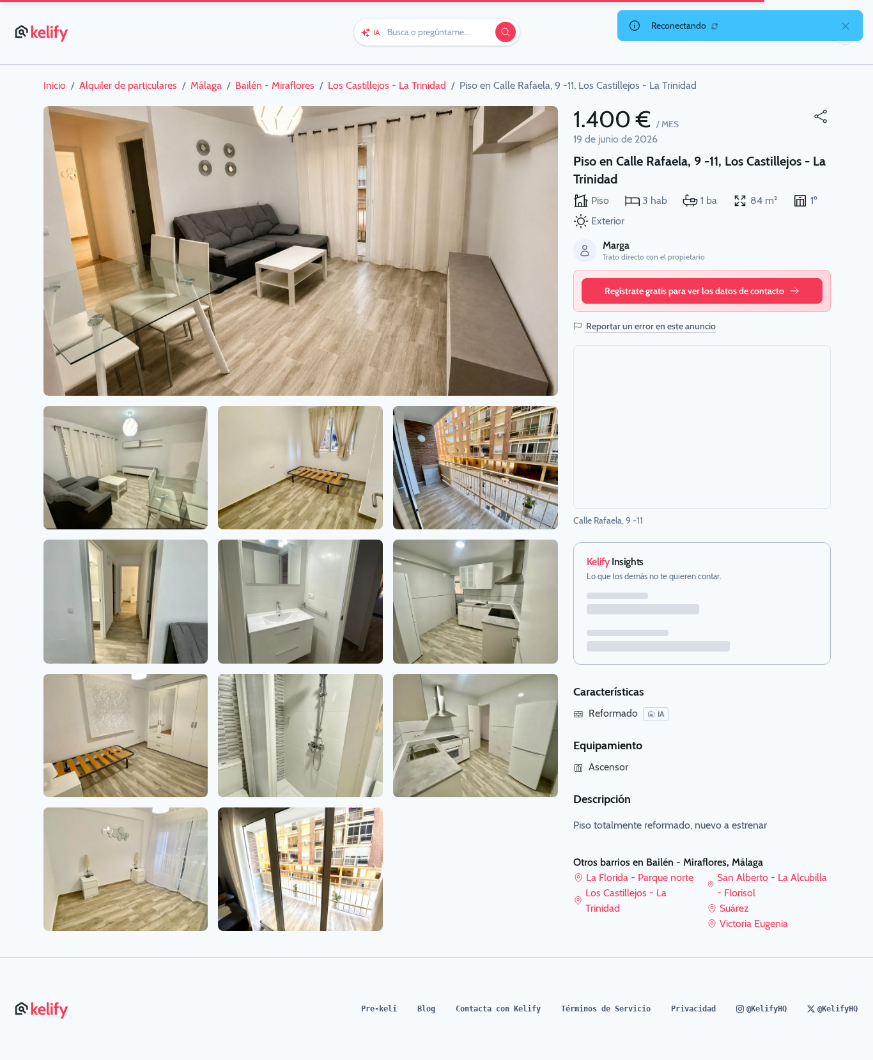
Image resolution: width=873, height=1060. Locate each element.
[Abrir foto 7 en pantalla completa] (300, 601)
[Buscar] (505, 32)
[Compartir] (820, 116)
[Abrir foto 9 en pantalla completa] (300, 869)
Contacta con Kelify (498, 1008)
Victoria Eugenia (754, 923)
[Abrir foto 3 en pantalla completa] (125, 601)
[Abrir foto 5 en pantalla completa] (125, 869)
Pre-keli (379, 1008)
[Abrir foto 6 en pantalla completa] (300, 467)
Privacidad (693, 1008)
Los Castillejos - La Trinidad (626, 900)
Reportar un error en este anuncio (651, 326)
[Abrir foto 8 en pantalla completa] (300, 735)
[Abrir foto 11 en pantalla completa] (475, 601)
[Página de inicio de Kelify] (42, 32)
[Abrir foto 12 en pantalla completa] (475, 735)
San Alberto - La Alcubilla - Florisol (772, 885)
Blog (426, 1008)
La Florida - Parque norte (639, 877)
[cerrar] (845, 26)
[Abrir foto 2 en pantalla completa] (125, 467)
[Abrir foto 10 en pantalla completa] (475, 467)
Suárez (734, 908)
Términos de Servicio (606, 1008)
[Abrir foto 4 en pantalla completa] (125, 735)
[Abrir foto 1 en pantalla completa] (300, 251)
